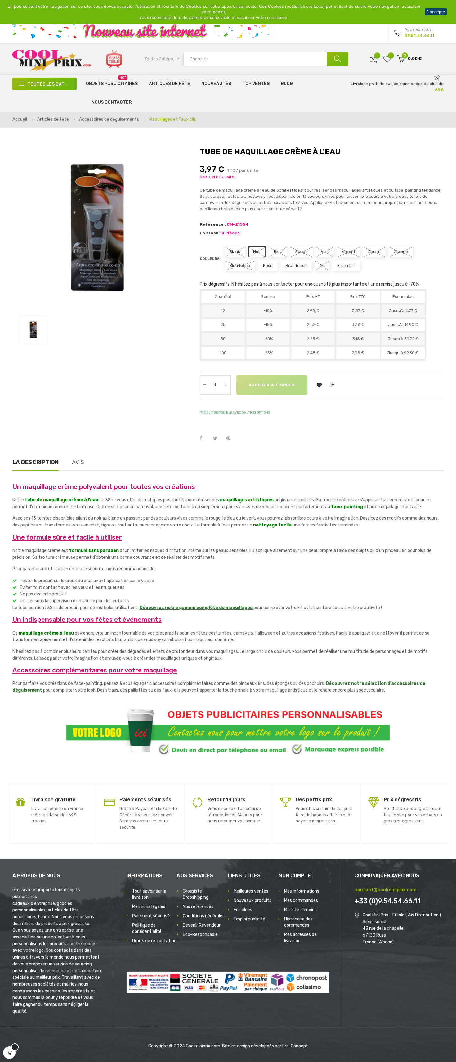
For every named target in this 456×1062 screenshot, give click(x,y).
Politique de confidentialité (147, 928)
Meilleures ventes (251, 891)
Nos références (198, 906)
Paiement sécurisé (151, 916)
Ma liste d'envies (300, 909)
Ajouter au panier (272, 385)
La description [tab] (35, 462)
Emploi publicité (249, 919)
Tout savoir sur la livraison (149, 894)
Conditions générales (204, 916)
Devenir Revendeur (202, 925)
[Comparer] (373, 59)
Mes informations (301, 891)
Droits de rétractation (154, 940)
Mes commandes (301, 900)
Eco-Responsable (200, 934)
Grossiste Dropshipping (195, 894)
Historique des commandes (298, 922)
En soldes (243, 909)
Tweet (217, 438)
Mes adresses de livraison (300, 937)
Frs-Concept (295, 1046)
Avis (78, 462)
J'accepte (436, 11)
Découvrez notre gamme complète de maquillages (196, 607)
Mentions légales (148, 906)
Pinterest (231, 438)
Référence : (213, 224)
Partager (204, 438)
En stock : (210, 233)
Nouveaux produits (252, 900)
